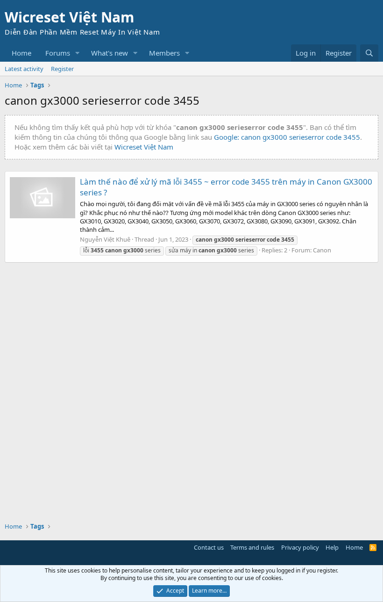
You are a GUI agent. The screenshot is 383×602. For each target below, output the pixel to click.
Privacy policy (300, 547)
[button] (77, 53)
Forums (57, 52)
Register (62, 68)
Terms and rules (252, 547)
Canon (322, 250)
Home (21, 52)
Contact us (209, 547)
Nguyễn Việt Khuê (105, 239)
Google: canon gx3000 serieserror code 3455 (287, 137)
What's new (109, 52)
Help (332, 547)
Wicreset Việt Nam (143, 146)
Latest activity (24, 68)
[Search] (369, 53)
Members (164, 52)
